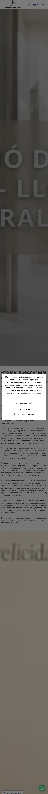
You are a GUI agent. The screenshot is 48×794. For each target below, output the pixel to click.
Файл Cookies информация (30, 393)
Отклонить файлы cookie (24, 414)
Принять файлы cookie (24, 403)
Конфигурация (24, 409)
